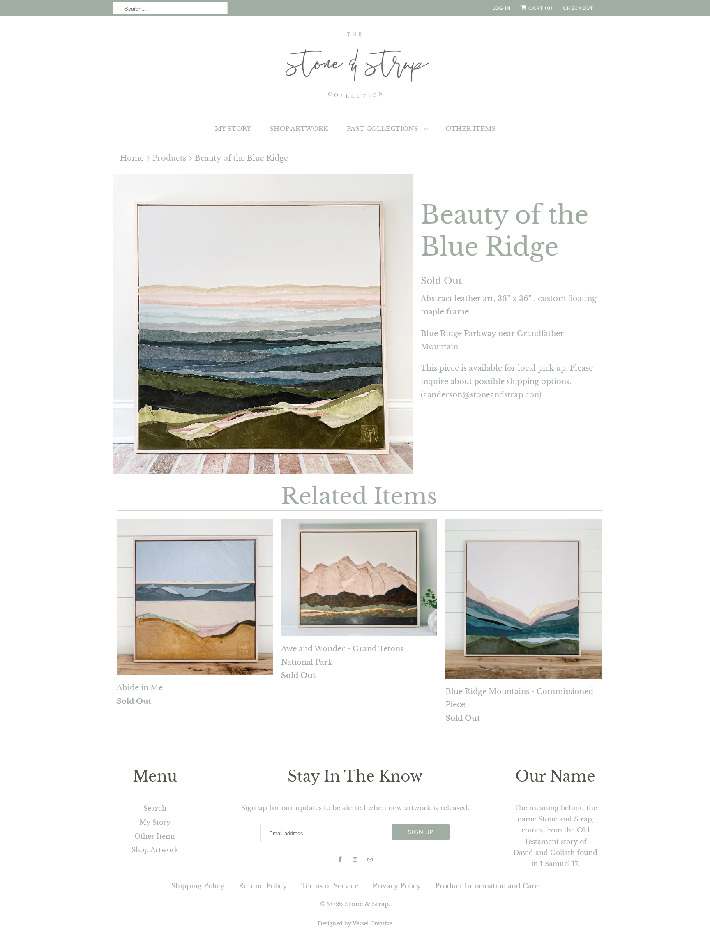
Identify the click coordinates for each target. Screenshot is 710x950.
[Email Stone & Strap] (369, 859)
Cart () (540, 8)
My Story (233, 128)
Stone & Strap (367, 904)
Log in (501, 8)
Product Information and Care (487, 886)
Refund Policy (263, 886)
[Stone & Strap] (355, 65)
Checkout (578, 8)
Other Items (470, 128)
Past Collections (383, 128)
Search (154, 808)
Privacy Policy (397, 886)
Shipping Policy (197, 886)
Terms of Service (329, 886)
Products (169, 158)
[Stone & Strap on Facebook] (340, 859)
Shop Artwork (299, 128)
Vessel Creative (372, 923)
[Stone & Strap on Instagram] (355, 859)
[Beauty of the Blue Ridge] (263, 324)
